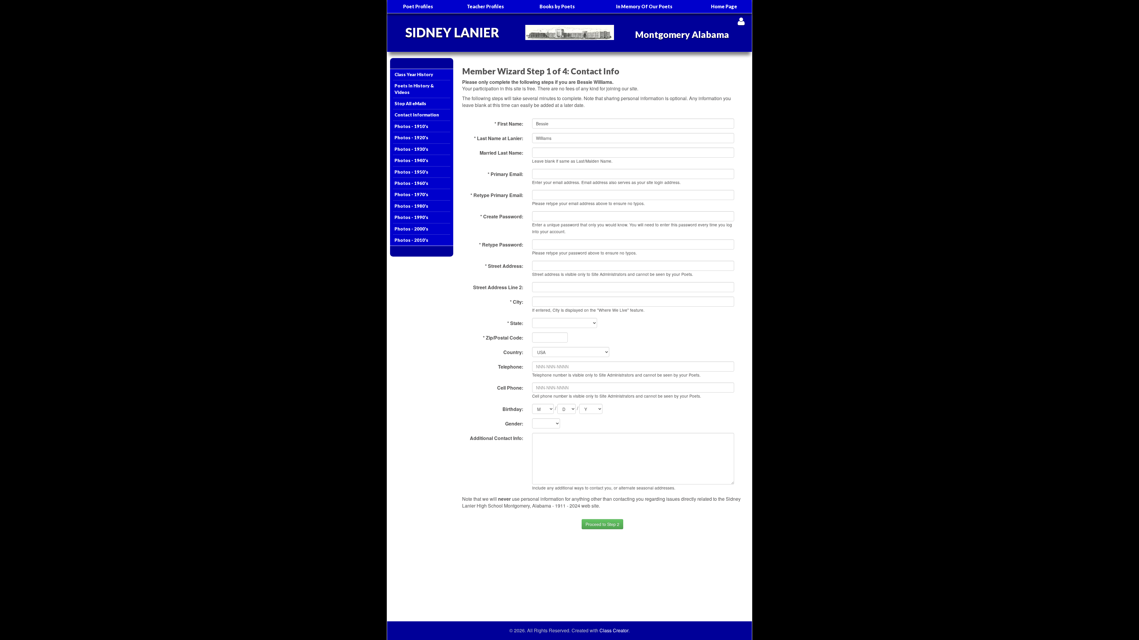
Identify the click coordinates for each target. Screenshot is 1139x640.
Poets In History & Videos (414, 89)
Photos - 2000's (411, 228)
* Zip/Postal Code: (503, 337)
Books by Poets (557, 6)
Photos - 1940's (411, 160)
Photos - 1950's (411, 172)
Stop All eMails (410, 103)
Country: (513, 352)
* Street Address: (504, 266)
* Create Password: (501, 216)
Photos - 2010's (411, 240)
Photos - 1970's (411, 194)
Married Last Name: (501, 152)
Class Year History (413, 74)
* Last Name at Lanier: (498, 138)
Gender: (514, 423)
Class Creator (614, 630)
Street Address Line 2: (498, 287)
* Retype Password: (501, 244)
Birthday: (512, 409)
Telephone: (510, 366)
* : (515, 323)
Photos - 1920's (411, 137)
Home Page (724, 6)
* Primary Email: (505, 174)
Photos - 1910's (411, 126)
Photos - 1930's (411, 149)
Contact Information (416, 114)
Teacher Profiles (485, 6)
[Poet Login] (741, 21)
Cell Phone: (510, 387)
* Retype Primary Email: (496, 195)
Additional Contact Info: (496, 438)
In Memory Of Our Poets (644, 6)
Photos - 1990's (411, 217)
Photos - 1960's (411, 183)
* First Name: (508, 123)
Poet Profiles (418, 6)
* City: (516, 301)
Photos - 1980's (411, 206)
